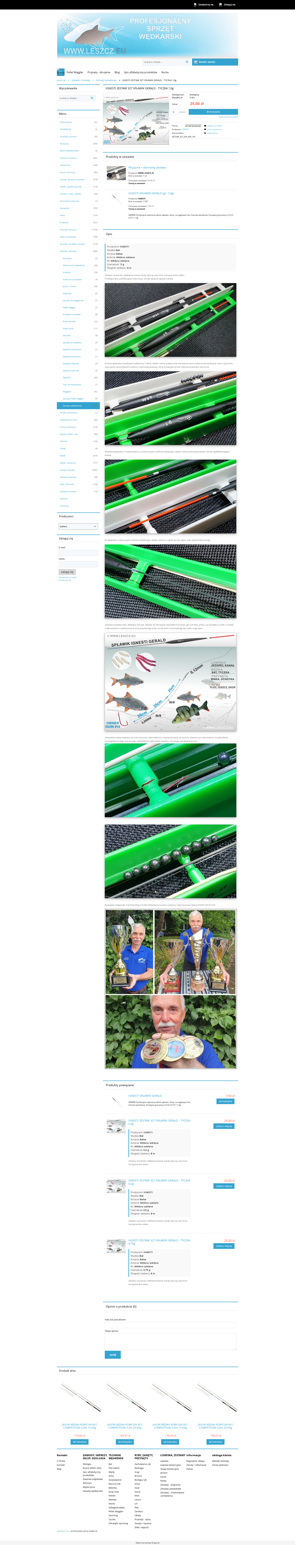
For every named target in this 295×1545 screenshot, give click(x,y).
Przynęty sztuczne (68, 136)
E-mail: (62, 547)
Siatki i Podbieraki (68, 236)
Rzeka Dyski (68, 328)
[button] (212, 125)
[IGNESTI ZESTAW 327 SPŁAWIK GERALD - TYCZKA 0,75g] (116, 1246)
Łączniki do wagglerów (73, 300)
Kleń (137, 1495)
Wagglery (67, 391)
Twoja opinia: (111, 1330)
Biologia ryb (141, 1479)
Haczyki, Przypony (68, 158)
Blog (59, 1468)
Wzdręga (139, 1468)
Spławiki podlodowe (72, 349)
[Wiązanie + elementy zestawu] (116, 173)
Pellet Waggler (69, 307)
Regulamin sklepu (195, 1461)
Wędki (63, 455)
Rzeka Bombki (69, 321)
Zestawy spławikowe (72, 405)
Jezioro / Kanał (69, 286)
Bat (110, 1464)
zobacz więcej (224, 1126)
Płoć (137, 1507)
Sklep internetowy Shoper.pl (147, 1542)
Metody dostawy (220, 1461)
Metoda (112, 1499)
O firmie (61, 1461)
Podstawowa (66, 122)
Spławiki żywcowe (71, 370)
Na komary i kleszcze (69, 201)
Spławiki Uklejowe (71, 363)
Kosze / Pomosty (67, 172)
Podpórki (64, 222)
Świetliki (66, 377)
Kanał (163, 1476)
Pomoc (189, 1468)
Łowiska (164, 1461)
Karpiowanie (115, 1479)
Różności (87, 1483)
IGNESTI (185, 129)
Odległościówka (117, 1507)
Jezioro (163, 1472)
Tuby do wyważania (72, 384)
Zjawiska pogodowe (93, 1479)
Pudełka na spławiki (72, 314)
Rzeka (163, 1480)
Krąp (137, 1472)
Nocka (112, 1503)
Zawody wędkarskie (93, 1491)
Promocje (64, 505)
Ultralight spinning (118, 1523)
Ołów (62, 215)
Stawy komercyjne (169, 1468)
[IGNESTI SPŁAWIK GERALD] (116, 1101)
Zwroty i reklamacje (196, 1464)
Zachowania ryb (143, 1464)
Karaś (137, 1491)
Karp (137, 1487)
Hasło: (62, 558)
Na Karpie (67, 258)
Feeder (112, 1495)
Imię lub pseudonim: (115, 1319)
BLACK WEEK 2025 (92, 1468)
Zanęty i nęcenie (143, 1523)
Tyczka (112, 1519)
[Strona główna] (147, 34)
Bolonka (113, 1487)
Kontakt (61, 1464)
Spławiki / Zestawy (68, 251)
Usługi (62, 448)
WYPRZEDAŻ (65, 129)
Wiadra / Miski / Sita (69, 434)
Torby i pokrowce (68, 427)
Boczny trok (114, 1483)
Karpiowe (67, 293)
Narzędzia (64, 208)
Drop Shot (114, 1491)
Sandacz (139, 1511)
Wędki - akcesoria (68, 462)
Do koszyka (213, 111)
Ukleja (138, 1515)
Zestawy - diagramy (170, 1484)
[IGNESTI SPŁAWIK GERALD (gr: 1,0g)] (116, 199)
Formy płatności (220, 1464)
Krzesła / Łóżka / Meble (70, 193)
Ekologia (87, 1464)
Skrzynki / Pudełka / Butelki (72, 244)
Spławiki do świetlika (72, 342)
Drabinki (67, 272)
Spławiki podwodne (72, 356)
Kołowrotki (65, 165)
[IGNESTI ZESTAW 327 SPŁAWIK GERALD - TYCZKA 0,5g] (116, 1186)
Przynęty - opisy (143, 1519)
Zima (111, 1475)
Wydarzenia (89, 1487)
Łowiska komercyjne (170, 1464)
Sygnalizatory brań (68, 419)
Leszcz (138, 1499)
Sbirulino (67, 335)
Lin (136, 1503)
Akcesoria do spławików (74, 265)
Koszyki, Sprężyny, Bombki (72, 179)
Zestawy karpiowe (68, 477)
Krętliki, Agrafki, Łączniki (71, 186)
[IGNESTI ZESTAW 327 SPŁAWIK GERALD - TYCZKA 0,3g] (116, 1126)
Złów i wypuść (142, 1527)
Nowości (64, 498)
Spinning (113, 1515)
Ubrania (63, 441)
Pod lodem (114, 1468)
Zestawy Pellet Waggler (73, 398)
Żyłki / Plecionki (67, 484)
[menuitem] (75, 72)
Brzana (138, 1475)
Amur (137, 1483)
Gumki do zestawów (72, 279)
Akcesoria (64, 143)
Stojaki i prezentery (68, 412)
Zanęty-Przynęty (67, 470)
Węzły (112, 1472)
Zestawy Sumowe (68, 491)
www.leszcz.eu (63, 1531)
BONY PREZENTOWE (69, 150)
